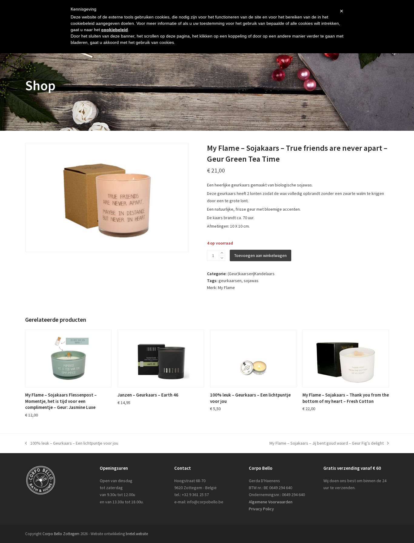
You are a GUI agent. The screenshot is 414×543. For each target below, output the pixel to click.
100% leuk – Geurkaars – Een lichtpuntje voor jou (71, 443)
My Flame (226, 287)
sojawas (251, 280)
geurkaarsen (230, 280)
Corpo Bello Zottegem (60, 533)
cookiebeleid (114, 29)
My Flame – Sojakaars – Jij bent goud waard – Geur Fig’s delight (326, 443)
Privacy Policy (261, 509)
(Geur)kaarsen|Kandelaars (251, 273)
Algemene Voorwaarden (270, 502)
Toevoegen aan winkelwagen (260, 255)
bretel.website (137, 533)
